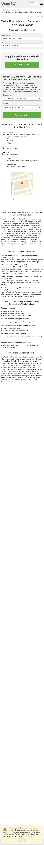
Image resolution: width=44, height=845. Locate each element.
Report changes (9, 199)
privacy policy (28, 836)
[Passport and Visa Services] (8, 4)
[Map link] (22, 183)
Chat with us (29, 30)
